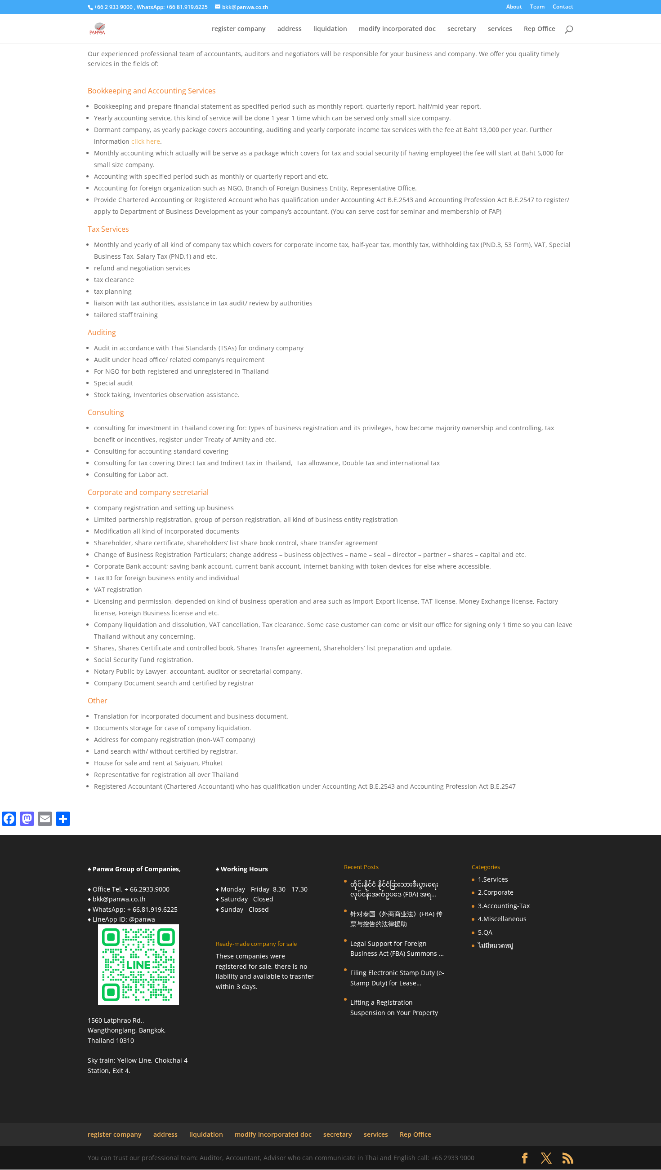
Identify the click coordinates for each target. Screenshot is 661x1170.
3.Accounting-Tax (504, 905)
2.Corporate (496, 892)
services (500, 29)
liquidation (330, 29)
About (514, 7)
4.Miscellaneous (502, 918)
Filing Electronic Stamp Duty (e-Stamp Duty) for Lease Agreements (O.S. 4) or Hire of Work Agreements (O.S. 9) (397, 978)
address (289, 29)
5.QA (485, 932)
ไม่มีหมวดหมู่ (495, 945)
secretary (461, 29)
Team (537, 7)
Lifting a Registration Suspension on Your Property (394, 1007)
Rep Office (539, 29)
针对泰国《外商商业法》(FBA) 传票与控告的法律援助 (396, 919)
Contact (563, 7)
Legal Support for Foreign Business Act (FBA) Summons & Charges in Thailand (396, 949)
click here (145, 141)
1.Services (493, 879)
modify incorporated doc (397, 29)
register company (239, 29)
